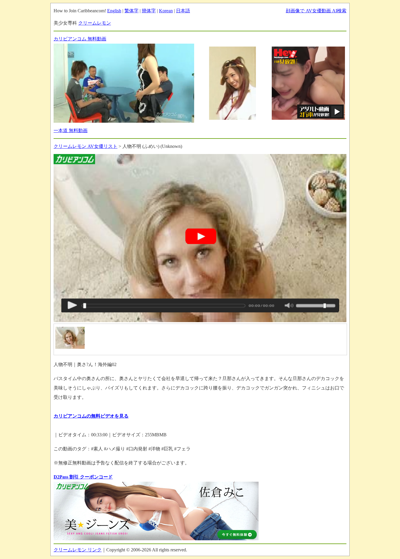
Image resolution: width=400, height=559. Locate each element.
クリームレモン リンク (78, 549)
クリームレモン (94, 22)
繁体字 (131, 10)
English (114, 10)
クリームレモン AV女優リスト (85, 146)
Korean (166, 10)
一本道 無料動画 (71, 130)
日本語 (183, 10)
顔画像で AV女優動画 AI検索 (316, 10)
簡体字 (149, 10)
